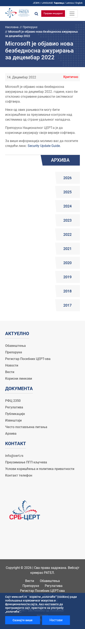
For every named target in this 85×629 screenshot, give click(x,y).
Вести (9, 372)
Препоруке (30, 27)
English (79, 3)
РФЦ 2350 (13, 401)
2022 (67, 234)
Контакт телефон (18, 475)
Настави (56, 620)
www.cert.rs (19, 596)
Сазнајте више (23, 620)
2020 (67, 263)
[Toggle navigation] (72, 13)
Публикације (15, 414)
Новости (11, 365)
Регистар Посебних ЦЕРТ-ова (28, 359)
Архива (11, 433)
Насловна (12, 27)
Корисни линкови (18, 378)
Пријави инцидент (53, 13)
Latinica (69, 3)
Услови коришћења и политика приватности (39, 469)
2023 (67, 220)
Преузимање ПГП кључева (26, 462)
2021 (67, 248)
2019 (67, 277)
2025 (67, 192)
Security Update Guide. (44, 146)
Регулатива (14, 407)
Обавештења (15, 346)
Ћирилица (59, 3)
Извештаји (13, 420)
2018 (67, 291)
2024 (67, 206)
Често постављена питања (26, 427)
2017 (67, 305)
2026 (67, 178)
